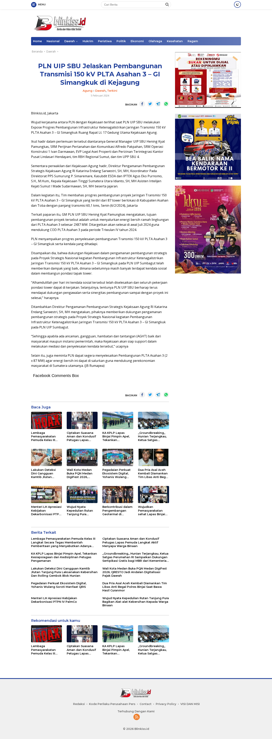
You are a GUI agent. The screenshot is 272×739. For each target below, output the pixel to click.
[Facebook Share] (142, 104)
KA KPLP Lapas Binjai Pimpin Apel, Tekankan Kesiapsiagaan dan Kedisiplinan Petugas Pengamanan (116, 436)
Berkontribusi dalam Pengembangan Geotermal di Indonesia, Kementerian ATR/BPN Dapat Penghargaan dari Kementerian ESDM (117, 510)
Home (37, 41)
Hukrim (88, 41)
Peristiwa (105, 41)
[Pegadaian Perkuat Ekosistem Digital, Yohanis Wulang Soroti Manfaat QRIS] (117, 457)
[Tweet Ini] (150, 104)
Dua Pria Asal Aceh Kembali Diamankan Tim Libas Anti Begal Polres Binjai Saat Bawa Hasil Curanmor (153, 473)
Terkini (112, 90)
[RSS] (136, 717)
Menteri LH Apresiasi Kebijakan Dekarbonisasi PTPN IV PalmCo (46, 510)
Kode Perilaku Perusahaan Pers (112, 704)
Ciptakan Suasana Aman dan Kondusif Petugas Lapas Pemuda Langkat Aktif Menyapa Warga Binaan (81, 436)
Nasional (53, 41)
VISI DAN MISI (190, 704)
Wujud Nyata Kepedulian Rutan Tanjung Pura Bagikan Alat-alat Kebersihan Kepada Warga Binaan (81, 510)
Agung (87, 90)
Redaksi (79, 704)
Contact (146, 704)
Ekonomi (137, 41)
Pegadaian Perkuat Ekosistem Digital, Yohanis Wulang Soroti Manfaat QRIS (117, 473)
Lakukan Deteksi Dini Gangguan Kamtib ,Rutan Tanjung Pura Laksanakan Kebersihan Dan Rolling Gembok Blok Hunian (43, 473)
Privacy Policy (166, 704)
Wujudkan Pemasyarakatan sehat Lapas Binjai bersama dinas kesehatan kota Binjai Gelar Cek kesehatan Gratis (151, 510)
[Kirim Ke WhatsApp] (166, 104)
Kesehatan (175, 41)
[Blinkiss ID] (61, 23)
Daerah (69, 41)
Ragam (193, 41)
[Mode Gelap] (237, 4)
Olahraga (155, 41)
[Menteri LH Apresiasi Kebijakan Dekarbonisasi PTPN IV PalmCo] (46, 494)
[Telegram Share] (158, 104)
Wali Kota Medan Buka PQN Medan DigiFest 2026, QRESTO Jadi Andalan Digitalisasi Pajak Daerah (81, 473)
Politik (121, 41)
